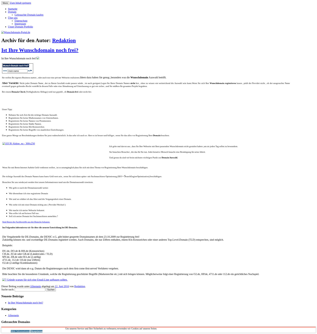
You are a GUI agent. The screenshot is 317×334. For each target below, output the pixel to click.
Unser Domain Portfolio (20, 26)
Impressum (20, 23)
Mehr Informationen (20, 331)
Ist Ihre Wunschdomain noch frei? (39, 50)
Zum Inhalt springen (20, 2)
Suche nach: (7, 289)
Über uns (13, 17)
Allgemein (35, 286)
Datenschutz (21, 20)
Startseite (12, 8)
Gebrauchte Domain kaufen (29, 14)
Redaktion (64, 40)
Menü (5, 3)
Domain (12, 11)
